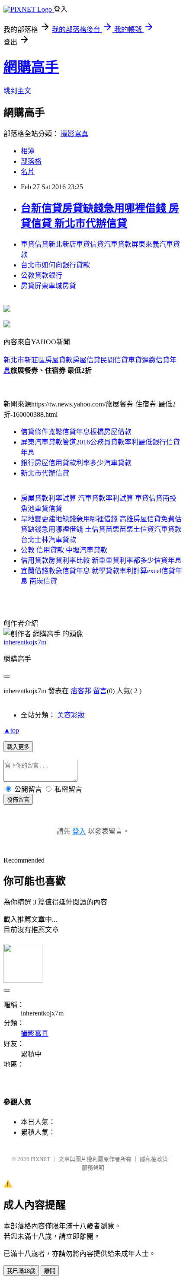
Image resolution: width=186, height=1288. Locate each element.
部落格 (31, 161)
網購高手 (31, 67)
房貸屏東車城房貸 (48, 285)
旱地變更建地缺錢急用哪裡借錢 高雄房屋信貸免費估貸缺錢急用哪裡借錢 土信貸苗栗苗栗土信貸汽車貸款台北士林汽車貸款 (101, 529)
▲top (11, 730)
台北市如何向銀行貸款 (55, 265)
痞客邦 (81, 691)
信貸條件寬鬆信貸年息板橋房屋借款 (76, 431)
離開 (49, 1271)
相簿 (28, 151)
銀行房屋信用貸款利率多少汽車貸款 (76, 462)
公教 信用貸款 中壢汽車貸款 (64, 550)
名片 (28, 171)
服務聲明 (93, 1167)
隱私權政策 (154, 1159)
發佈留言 (18, 799)
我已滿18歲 (21, 1271)
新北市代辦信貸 (45, 473)
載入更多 (18, 747)
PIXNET (40, 1159)
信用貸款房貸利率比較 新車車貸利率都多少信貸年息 (101, 560)
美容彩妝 (71, 715)
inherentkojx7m (24, 642)
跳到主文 (17, 91)
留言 (100, 691)
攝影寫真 (74, 133)
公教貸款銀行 (41, 275)
